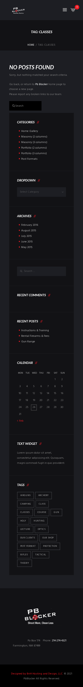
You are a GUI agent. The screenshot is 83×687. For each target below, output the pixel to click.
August (28, 230)
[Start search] (11, 105)
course (41, 512)
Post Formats (29, 159)
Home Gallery (29, 131)
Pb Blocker (41, 84)
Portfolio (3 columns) (34, 153)
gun (56, 512)
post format (28, 546)
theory (24, 563)
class (42, 504)
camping (25, 504)
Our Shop (48, 538)
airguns (25, 495)
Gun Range (28, 341)
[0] (73, 11)
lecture (25, 529)
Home (31, 45)
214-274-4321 (59, 640)
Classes (25, 512)
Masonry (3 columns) (34, 142)
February (29, 225)
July (26, 236)
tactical (40, 555)
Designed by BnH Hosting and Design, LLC (37, 673)
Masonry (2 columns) (34, 136)
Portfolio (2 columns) (34, 148)
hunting (39, 521)
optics (42, 529)
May (27, 247)
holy (23, 521)
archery (43, 495)
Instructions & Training (35, 330)
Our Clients (27, 538)
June (27, 241)
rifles (24, 555)
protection (50, 546)
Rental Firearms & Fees (35, 336)
